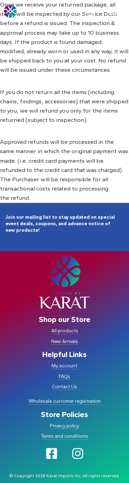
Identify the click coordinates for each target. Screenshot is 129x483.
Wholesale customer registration (65, 401)
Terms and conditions (64, 436)
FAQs (64, 376)
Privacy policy (64, 426)
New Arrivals (64, 341)
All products (64, 331)
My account (64, 366)
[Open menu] (114, 11)
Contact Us (64, 387)
